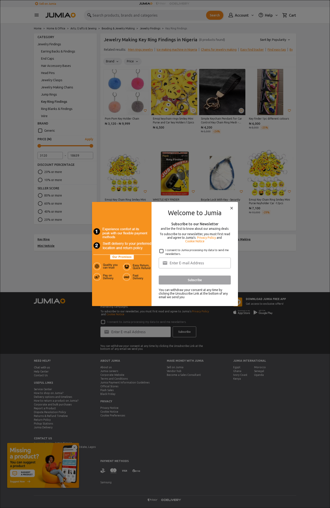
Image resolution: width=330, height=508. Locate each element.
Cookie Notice (195, 241)
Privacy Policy (206, 237)
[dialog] (165, 254)
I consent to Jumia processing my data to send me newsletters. (197, 252)
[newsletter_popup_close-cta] (231, 208)
